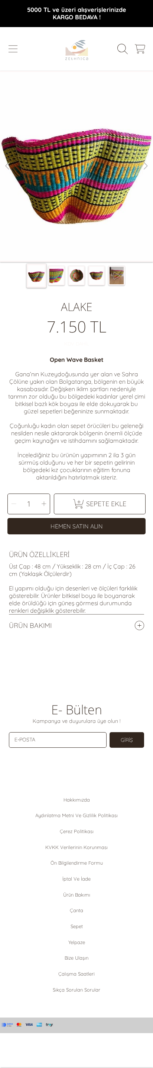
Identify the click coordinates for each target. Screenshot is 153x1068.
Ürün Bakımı (76, 895)
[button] (13, 49)
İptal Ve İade (76, 879)
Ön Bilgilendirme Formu (77, 863)
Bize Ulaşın (76, 958)
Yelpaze (76, 942)
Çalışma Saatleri (76, 974)
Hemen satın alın (77, 526)
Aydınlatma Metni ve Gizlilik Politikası (76, 815)
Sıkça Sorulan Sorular (76, 990)
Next (145, 166)
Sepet (77, 926)
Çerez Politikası (77, 831)
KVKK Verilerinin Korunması (76, 847)
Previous (8, 166)
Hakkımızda (77, 800)
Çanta (76, 910)
